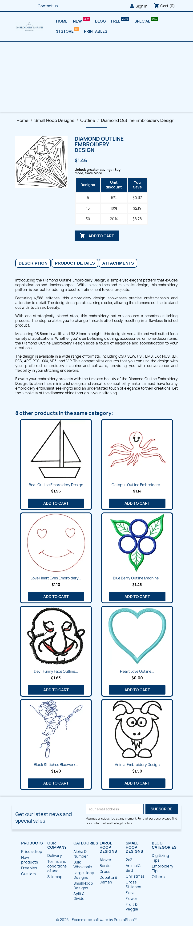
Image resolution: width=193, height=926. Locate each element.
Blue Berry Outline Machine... (137, 578)
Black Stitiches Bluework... (56, 764)
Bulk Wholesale (82, 864)
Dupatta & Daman (108, 880)
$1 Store (65, 31)
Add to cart (97, 235)
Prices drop (31, 851)
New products (29, 860)
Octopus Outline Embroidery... (137, 484)
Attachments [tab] (118, 263)
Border (106, 865)
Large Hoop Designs (83, 875)
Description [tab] (33, 263)
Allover (106, 859)
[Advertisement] (96, 77)
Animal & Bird (133, 868)
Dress (105, 871)
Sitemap (54, 876)
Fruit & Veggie (132, 907)
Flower (131, 898)
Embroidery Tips (162, 868)
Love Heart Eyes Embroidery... (56, 578)
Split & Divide (79, 896)
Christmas (135, 876)
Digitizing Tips (160, 858)
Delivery (54, 855)
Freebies (29, 868)
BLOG (100, 21)
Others (158, 876)
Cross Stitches (133, 884)
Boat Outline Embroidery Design (56, 484)
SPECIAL (142, 21)
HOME (62, 21)
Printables (95, 31)
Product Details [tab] (75, 263)
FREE (116, 21)
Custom (28, 873)
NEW (78, 21)
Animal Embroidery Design (137, 764)
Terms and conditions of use (57, 866)
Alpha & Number (80, 854)
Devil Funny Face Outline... (56, 671)
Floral (130, 892)
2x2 (129, 859)
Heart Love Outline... (137, 671)
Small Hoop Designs (83, 886)
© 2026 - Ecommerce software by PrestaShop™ (96, 919)
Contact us (48, 5)
